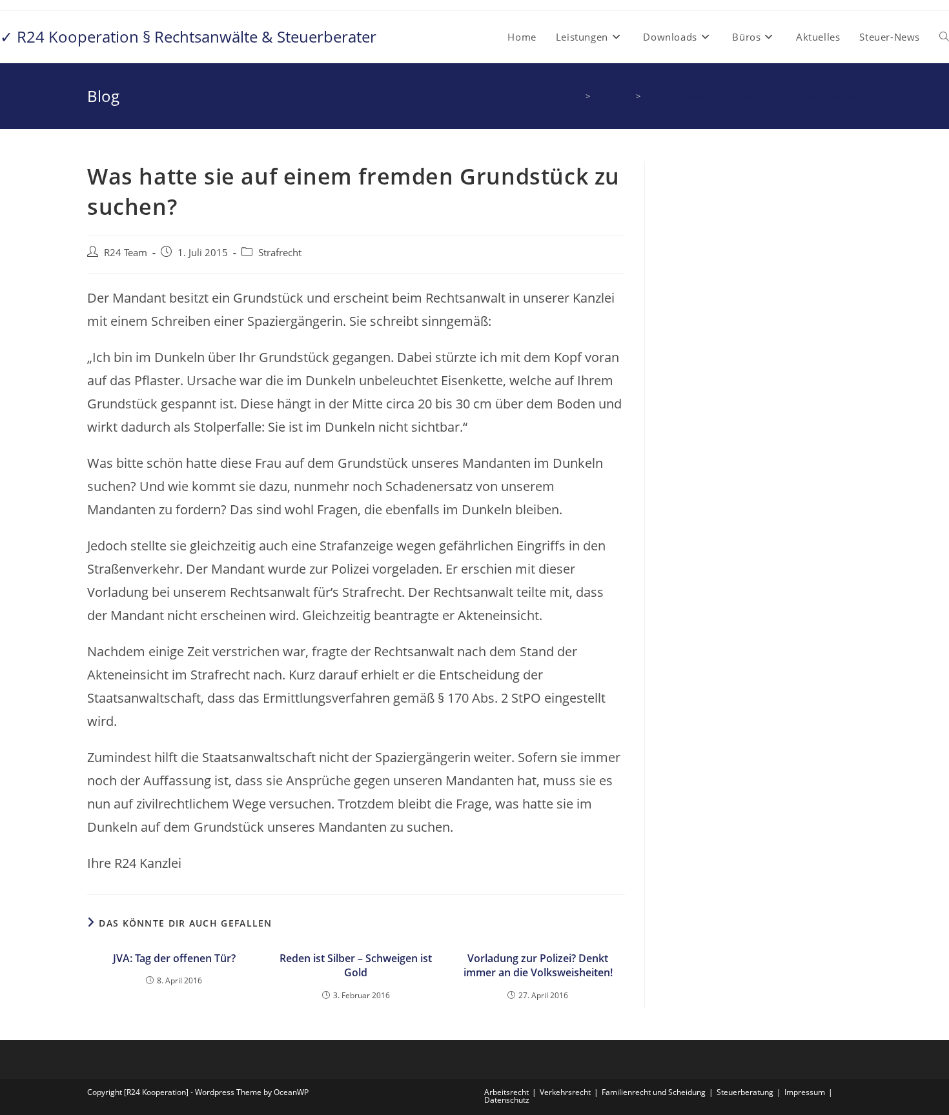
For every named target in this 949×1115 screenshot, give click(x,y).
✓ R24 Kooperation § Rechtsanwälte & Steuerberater (188, 36)
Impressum (804, 1092)
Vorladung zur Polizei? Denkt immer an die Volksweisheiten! (538, 965)
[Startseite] (577, 96)
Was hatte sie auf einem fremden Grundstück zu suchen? (753, 96)
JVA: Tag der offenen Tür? (174, 958)
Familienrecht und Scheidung (654, 1092)
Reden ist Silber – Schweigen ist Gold (356, 965)
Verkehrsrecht (565, 1092)
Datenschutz (506, 1099)
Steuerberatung (745, 1092)
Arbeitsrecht (506, 1092)
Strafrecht (279, 252)
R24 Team (125, 252)
